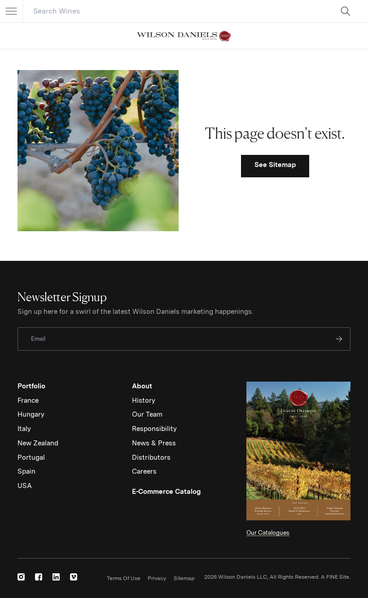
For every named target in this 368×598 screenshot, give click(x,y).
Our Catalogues (267, 532)
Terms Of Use (123, 578)
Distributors (151, 457)
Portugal (31, 457)
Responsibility (154, 429)
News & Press (154, 443)
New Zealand (38, 443)
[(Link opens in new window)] (21, 576)
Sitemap (184, 578)
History (143, 400)
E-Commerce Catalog (166, 492)
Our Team (147, 414)
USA (25, 486)
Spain (26, 471)
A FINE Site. (335, 577)
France (28, 400)
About (142, 386)
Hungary (31, 414)
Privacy (157, 578)
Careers (144, 471)
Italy (24, 429)
